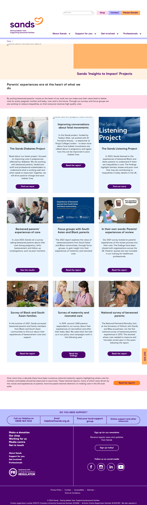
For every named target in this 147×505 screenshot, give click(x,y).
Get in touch (16, 445)
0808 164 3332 (24, 420)
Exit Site (145, 356)
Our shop (14, 436)
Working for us (18, 439)
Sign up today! (107, 448)
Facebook (91, 467)
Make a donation (19, 433)
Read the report (73, 165)
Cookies (68, 490)
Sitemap (90, 490)
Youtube (121, 467)
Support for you (83, 34)
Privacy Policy (56, 490)
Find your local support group (90, 420)
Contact (115, 13)
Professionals (130, 34)
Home (9, 41)
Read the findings (73, 355)
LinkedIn (111, 467)
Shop (102, 13)
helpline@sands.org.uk (56, 420)
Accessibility (79, 490)
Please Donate (130, 13)
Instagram (101, 467)
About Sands (59, 34)
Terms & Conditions (72, 493)
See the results (27, 270)
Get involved (108, 34)
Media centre (17, 442)
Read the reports (127, 383)
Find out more (27, 186)
